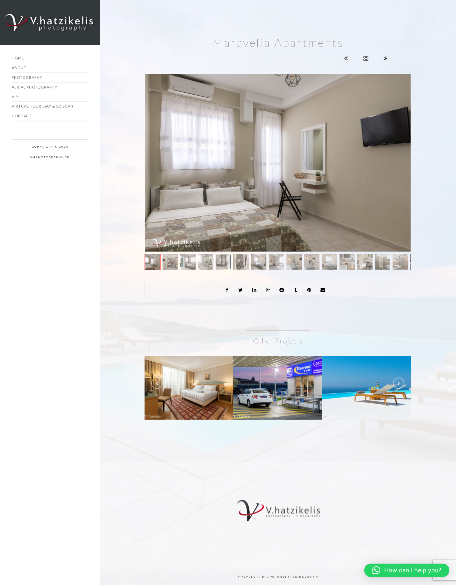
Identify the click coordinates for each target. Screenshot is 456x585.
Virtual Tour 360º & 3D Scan (42, 106)
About (19, 67)
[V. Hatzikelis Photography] (278, 163)
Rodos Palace (189, 386)
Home (18, 58)
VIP (15, 97)
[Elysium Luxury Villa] (356, 368)
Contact (22, 116)
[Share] (227, 290)
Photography (27, 77)
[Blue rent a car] (267, 368)
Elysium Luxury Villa (366, 386)
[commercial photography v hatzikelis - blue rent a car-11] (287, 368)
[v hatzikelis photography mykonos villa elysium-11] (376, 368)
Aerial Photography (34, 87)
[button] (406, 570)
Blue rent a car (278, 386)
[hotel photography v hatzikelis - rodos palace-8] (199, 368)
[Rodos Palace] (179, 368)
